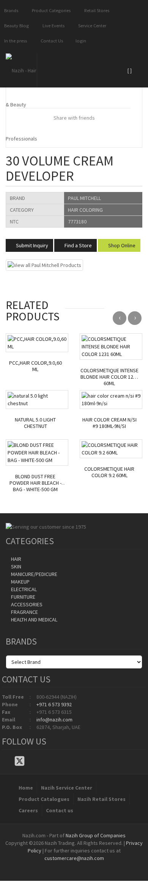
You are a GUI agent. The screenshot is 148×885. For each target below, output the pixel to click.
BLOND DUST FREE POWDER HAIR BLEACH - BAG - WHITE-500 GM (35, 482)
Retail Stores (95, 10)
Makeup (20, 581)
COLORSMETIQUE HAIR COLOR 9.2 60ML (109, 472)
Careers (28, 810)
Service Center (91, 25)
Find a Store (77, 245)
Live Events (52, 25)
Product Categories (50, 10)
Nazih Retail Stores (101, 799)
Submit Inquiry (31, 245)
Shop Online (121, 245)
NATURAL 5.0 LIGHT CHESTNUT (35, 423)
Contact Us (50, 41)
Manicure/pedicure (33, 574)
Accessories (26, 604)
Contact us (59, 810)
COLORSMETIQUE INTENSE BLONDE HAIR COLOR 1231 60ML (109, 376)
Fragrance (24, 612)
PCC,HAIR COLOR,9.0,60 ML (35, 366)
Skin (15, 566)
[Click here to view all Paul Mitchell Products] (44, 264)
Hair (15, 559)
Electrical (23, 589)
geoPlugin (94, 865)
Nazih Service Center (66, 787)
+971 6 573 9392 (54, 704)
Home (26, 787)
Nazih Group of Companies (96, 835)
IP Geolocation (58, 865)
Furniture (22, 596)
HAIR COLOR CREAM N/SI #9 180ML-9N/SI (109, 423)
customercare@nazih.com (74, 858)
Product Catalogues (44, 799)
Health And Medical (33, 619)
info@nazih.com (54, 719)
